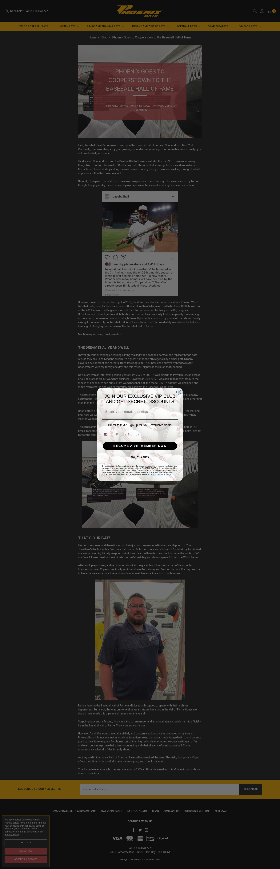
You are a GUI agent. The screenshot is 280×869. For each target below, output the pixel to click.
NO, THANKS (140, 457)
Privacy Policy (157, 474)
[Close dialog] (178, 392)
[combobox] (108, 434)
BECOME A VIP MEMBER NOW (140, 445)
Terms (168, 474)
